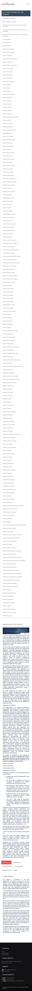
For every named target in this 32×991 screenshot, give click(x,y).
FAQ (3, 951)
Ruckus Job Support (7, 444)
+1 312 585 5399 (10, 978)
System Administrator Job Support (11, 379)
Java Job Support (7, 39)
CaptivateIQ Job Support (9, 602)
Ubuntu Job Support (8, 71)
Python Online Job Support (9, 18)
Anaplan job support (8, 126)
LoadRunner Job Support (9, 94)
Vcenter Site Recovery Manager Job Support (13, 505)
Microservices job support (9, 282)
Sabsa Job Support (7, 450)
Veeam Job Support (7, 78)
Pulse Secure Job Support (9, 453)
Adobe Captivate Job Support (10, 567)
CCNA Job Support (7, 104)
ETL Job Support (7, 84)
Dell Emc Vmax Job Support (9, 447)
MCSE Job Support (7, 110)
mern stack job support (8, 301)
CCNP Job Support (7, 107)
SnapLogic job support (8, 175)
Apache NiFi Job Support (9, 81)
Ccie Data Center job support (10, 259)
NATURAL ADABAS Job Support (10, 330)
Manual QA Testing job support (10, 275)
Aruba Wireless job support (9, 223)
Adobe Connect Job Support (9, 563)
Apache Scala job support (9, 269)
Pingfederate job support (9, 185)
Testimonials (5, 953)
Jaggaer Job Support (8, 431)
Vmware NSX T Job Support (9, 311)
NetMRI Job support (8, 418)
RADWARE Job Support (8, 421)
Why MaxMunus (17, 862)
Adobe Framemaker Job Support (10, 586)
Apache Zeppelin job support (9, 181)
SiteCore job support (8, 155)
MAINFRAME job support (9, 304)
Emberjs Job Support (8, 518)
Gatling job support (7, 133)
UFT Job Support (7, 91)
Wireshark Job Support (8, 343)
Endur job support (7, 149)
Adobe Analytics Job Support (10, 547)
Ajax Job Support (7, 314)
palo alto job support (8, 211)
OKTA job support (7, 207)
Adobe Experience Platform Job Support (12, 557)
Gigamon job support (8, 201)
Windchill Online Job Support (10, 21)
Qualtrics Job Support (8, 405)
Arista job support (7, 188)
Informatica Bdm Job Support (10, 508)
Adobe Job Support (7, 544)
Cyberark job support (8, 334)
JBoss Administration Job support (11, 347)
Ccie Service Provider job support (10, 249)
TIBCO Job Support (7, 55)
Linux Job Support (7, 100)
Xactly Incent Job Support (9, 424)
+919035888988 (20, 981)
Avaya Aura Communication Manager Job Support (15, 525)
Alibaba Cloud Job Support (9, 470)
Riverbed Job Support (8, 324)
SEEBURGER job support (9, 198)
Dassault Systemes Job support (10, 376)
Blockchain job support (8, 146)
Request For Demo (6, 870)
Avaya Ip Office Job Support (9, 528)
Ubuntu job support (7, 204)
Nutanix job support (7, 162)
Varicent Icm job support (9, 217)
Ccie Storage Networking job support (12, 256)
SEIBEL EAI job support (8, 288)
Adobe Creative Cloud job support (11, 117)
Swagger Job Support (8, 369)
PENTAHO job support (8, 308)
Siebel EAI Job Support (8, 298)
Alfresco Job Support (8, 123)
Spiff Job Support (7, 606)
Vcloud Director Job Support (9, 512)
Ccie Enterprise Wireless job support (11, 262)
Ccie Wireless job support (9, 253)
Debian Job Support (7, 321)
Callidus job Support (7, 389)
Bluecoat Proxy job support (9, 165)
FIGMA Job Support (7, 502)
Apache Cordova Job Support (10, 65)
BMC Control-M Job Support (9, 593)
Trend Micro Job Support (9, 479)
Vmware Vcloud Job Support (9, 541)
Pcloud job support (7, 194)
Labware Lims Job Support (9, 609)
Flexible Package (6, 862)
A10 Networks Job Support (9, 437)
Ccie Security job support (9, 246)
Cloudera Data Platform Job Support (11, 434)
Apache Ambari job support (9, 130)
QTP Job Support (7, 88)
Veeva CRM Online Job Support (10, 58)
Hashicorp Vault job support (9, 240)
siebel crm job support (8, 295)
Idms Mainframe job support (9, 266)
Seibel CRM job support (8, 292)
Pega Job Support (7, 42)
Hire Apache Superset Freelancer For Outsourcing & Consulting (15, 30)
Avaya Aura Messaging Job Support (11, 538)
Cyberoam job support (8, 233)
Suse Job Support (7, 327)
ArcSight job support (8, 143)
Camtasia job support (8, 168)
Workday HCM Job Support (9, 489)
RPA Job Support (7, 45)
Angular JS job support (8, 136)
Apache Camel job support (9, 139)
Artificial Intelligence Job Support (11, 353)
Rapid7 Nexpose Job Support (10, 382)
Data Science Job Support (9, 337)
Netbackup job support (8, 227)
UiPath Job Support (7, 113)
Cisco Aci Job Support (8, 596)
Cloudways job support (8, 172)
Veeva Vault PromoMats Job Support (12, 359)
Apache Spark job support (9, 272)
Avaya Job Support (7, 473)
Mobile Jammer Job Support (9, 612)
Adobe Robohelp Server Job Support (11, 580)
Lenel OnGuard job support (9, 178)
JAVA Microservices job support (10, 279)
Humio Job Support (7, 496)
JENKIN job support (7, 285)
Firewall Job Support (8, 363)
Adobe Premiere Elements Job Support (12, 573)
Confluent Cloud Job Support (10, 440)
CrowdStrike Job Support (9, 486)
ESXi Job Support (7, 589)
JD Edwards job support (8, 159)
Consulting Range (18, 866)
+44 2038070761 (9, 979)
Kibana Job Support (7, 75)
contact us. (24, 824)
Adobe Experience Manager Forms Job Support (14, 560)
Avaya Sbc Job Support (8, 531)
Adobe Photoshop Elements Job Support (12, 576)
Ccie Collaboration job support (10, 243)
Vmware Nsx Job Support (9, 515)
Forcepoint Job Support (8, 483)
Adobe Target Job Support (9, 554)
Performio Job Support (8, 599)
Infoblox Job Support (8, 415)
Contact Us (6, 971)
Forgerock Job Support (8, 463)
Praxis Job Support (7, 402)
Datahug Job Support (8, 427)
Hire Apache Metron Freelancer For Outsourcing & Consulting (15, 25)
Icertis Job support (7, 460)
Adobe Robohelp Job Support (10, 583)
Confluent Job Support (8, 476)
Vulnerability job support (9, 230)
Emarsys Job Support (8, 395)
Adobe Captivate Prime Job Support (11, 570)
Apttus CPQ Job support (8, 350)
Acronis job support (7, 220)
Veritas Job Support (7, 457)
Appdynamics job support (9, 191)
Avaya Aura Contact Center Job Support (12, 534)
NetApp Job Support (8, 466)
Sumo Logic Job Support (8, 499)
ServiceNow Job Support (8, 52)
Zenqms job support (7, 236)
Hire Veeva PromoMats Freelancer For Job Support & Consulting (15, 35)
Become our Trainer (7, 963)
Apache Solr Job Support (9, 372)
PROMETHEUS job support (9, 214)
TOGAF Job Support (7, 317)
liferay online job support (9, 152)
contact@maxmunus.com (10, 969)
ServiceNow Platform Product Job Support (13, 366)
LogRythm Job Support (8, 356)
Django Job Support (7, 62)
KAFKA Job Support (7, 615)
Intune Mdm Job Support (9, 492)
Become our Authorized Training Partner (12, 961)
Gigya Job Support (7, 398)
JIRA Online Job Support (8, 49)
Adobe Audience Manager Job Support (12, 550)
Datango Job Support (8, 392)
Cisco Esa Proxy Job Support (9, 411)
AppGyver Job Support (8, 385)
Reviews (16, 870)
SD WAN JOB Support (8, 68)
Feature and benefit (7, 866)
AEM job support (7, 120)
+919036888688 (11, 981)
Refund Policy (5, 954)
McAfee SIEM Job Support (9, 340)
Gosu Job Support (7, 521)
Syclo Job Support (7, 408)
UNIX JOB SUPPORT (7, 97)
